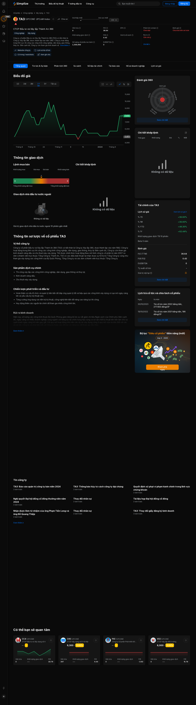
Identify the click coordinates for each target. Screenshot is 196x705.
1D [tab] (18, 84)
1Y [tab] (38, 84)
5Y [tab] (45, 84)
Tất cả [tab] (53, 84)
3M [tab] (31, 84)
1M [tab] (24, 84)
